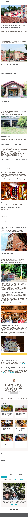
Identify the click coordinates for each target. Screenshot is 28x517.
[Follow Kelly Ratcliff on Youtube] (14, 393)
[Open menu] (26, 2)
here (6, 364)
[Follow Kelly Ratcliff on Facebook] (10, 393)
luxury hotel (12, 372)
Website (20, 474)
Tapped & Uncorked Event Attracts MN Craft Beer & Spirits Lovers (20, 444)
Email (11, 474)
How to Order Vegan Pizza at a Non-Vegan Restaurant (7, 444)
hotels (3, 372)
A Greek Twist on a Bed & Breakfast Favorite (21, 398)
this (9, 370)
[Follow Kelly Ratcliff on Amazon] (17, 393)
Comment (2, 464)
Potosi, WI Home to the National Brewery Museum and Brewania (12, 456)
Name (2, 474)
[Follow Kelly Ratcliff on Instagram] (13, 393)
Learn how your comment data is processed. (17, 479)
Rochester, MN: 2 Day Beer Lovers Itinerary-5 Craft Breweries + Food (20, 429)
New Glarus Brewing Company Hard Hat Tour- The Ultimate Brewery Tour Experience (7, 414)
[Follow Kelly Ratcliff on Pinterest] (16, 393)
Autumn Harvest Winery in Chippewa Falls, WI (7, 398)
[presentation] (7, 408)
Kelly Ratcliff (14, 382)
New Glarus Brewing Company (13, 374)
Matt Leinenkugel (22, 363)
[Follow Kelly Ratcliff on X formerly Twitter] (12, 393)
